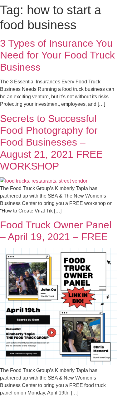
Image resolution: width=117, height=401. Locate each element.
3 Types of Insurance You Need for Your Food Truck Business (57, 55)
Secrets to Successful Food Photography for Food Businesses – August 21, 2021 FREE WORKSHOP (51, 142)
